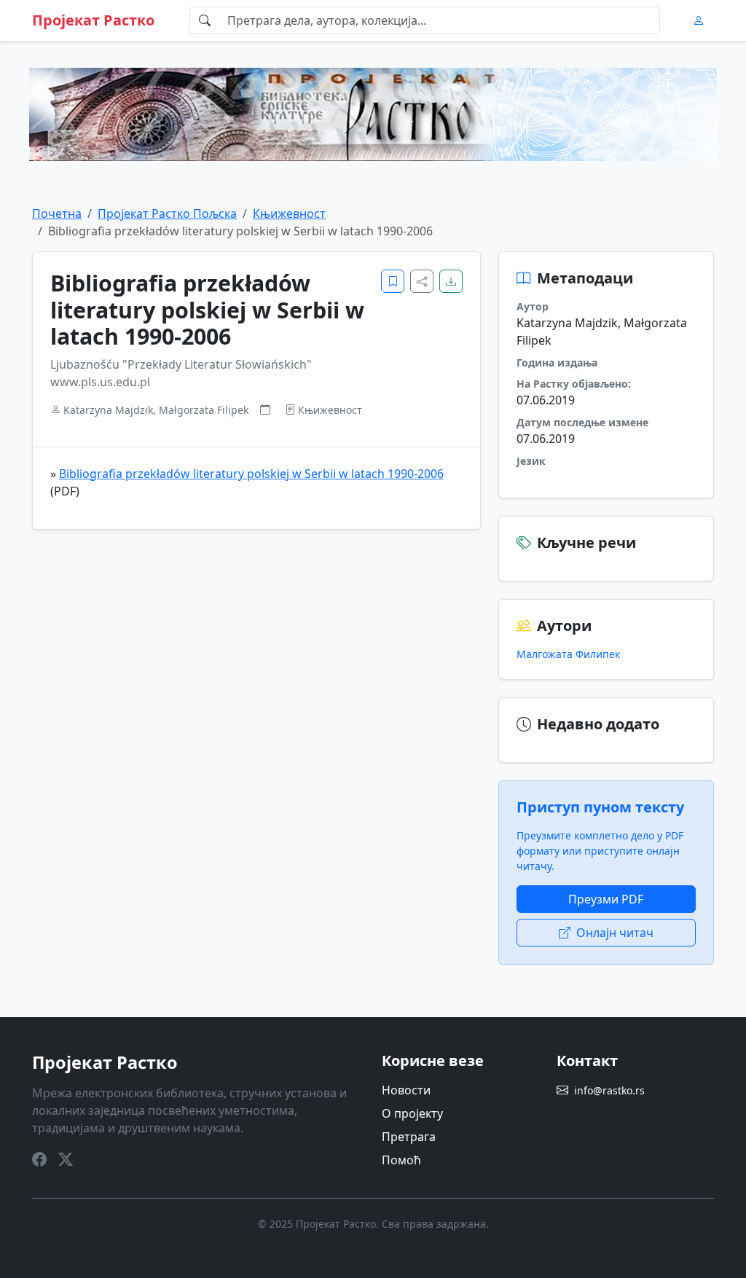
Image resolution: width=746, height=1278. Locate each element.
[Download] (451, 281)
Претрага (409, 1137)
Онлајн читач (614, 933)
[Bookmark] (392, 281)
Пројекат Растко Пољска (167, 213)
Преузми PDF (605, 899)
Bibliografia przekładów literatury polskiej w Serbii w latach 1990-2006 (251, 474)
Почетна (57, 213)
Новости (406, 1090)
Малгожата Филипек (568, 654)
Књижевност (289, 213)
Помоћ (401, 1160)
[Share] (421, 281)
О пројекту (412, 1113)
